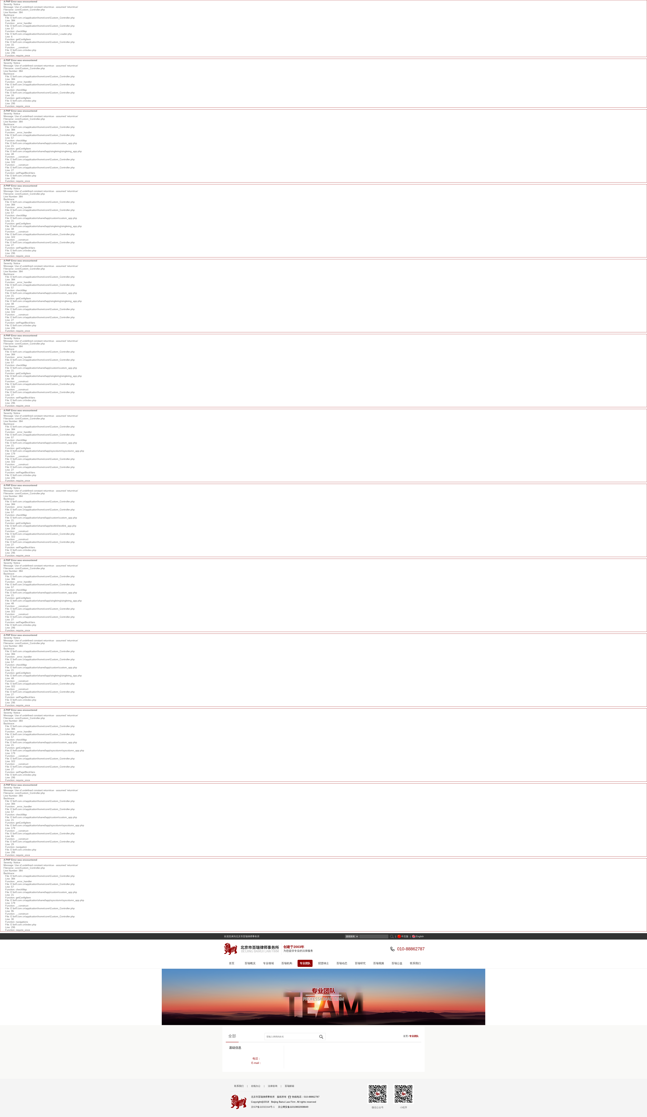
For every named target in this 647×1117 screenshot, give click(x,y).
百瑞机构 (286, 963)
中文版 (404, 936)
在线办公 (255, 1086)
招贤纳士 (323, 963)
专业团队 (305, 963)
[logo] (253, 949)
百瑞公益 (397, 963)
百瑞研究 (360, 963)
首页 (231, 963)
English (420, 936)
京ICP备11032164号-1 (263, 1107)
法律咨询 (272, 1086)
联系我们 (415, 963)
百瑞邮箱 (289, 1086)
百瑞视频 (378, 963)
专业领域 (268, 963)
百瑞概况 (250, 963)
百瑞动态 (341, 963)
